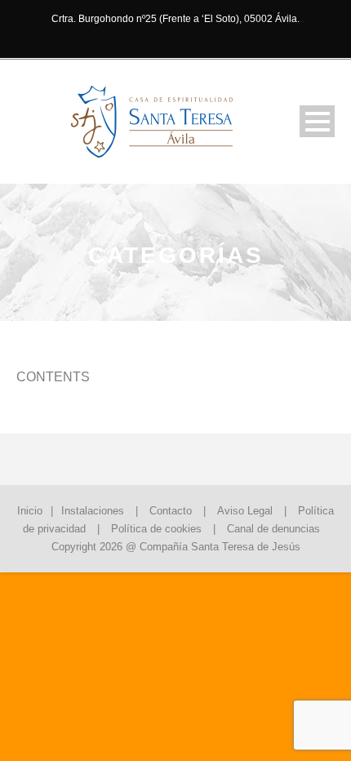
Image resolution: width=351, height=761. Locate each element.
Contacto (170, 511)
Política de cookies (156, 529)
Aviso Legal (245, 511)
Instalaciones (92, 511)
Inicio (29, 511)
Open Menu (317, 121)
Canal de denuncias (273, 529)
